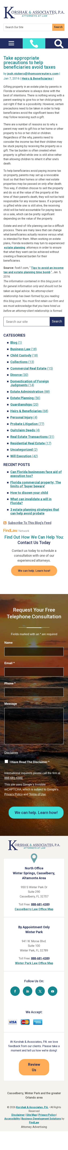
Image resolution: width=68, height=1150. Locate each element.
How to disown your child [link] (29, 493)
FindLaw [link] (34, 1122)
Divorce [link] (16, 375)
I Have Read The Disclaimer (29, 762)
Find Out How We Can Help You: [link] (34, 537)
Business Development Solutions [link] (41, 1118)
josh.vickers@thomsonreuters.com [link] (33, 73)
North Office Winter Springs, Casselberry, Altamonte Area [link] (34, 873)
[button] (11, 42)
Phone (10, 683)
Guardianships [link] (21, 404)
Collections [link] (19, 362)
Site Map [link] (31, 1114)
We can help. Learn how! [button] (34, 570)
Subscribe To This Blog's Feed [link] (29, 523)
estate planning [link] (14, 247)
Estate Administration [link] (26, 391)
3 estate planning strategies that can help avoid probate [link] (34, 511)
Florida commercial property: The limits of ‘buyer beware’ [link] (35, 484)
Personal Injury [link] (21, 417)
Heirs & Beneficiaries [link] (37, 78)
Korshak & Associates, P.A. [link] (32, 1107)
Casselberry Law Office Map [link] (34, 909)
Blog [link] (13, 342)
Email (9, 663)
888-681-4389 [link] (40, 904)
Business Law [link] (20, 349)
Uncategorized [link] (21, 449)
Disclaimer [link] (18, 1114)
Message (10, 703)
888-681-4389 (13, 778)
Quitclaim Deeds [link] (22, 430)
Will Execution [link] (20, 456)
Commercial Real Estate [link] (28, 368)
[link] (34, 17)
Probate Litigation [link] (24, 424)
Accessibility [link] (12, 1118)
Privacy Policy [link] (47, 1114)
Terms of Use (37, 794)
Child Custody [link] (20, 355)
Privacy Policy (13, 794)
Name (8, 642)
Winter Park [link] (34, 932)
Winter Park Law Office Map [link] (34, 963)
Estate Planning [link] (22, 398)
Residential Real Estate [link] (27, 443)
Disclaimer (11, 752)
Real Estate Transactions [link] (29, 437)
